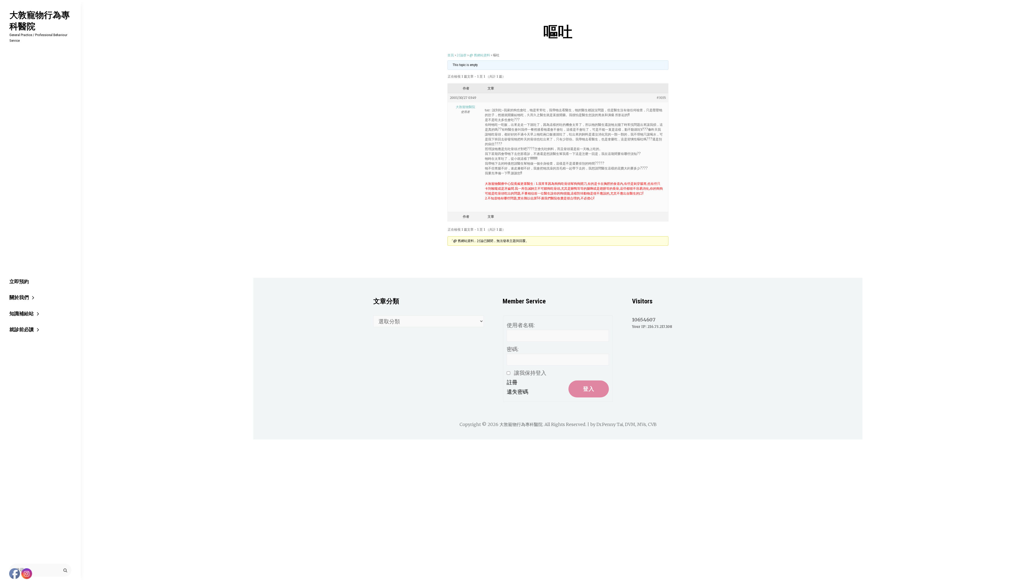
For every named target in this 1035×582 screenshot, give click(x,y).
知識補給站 (21, 313)
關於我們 (19, 297)
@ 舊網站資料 (480, 55)
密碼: (513, 349)
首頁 (450, 55)
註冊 (512, 382)
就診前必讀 (21, 329)
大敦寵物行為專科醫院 (39, 20)
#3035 (661, 98)
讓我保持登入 (530, 373)
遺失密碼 (517, 392)
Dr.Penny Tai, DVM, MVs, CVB (626, 424)
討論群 (462, 55)
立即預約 (19, 281)
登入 (588, 389)
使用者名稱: (521, 325)
